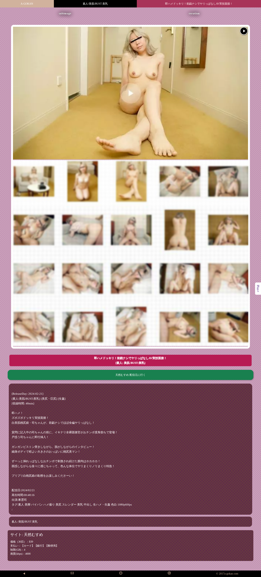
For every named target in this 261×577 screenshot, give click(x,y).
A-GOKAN (27, 3)
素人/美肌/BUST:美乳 (95, 3)
